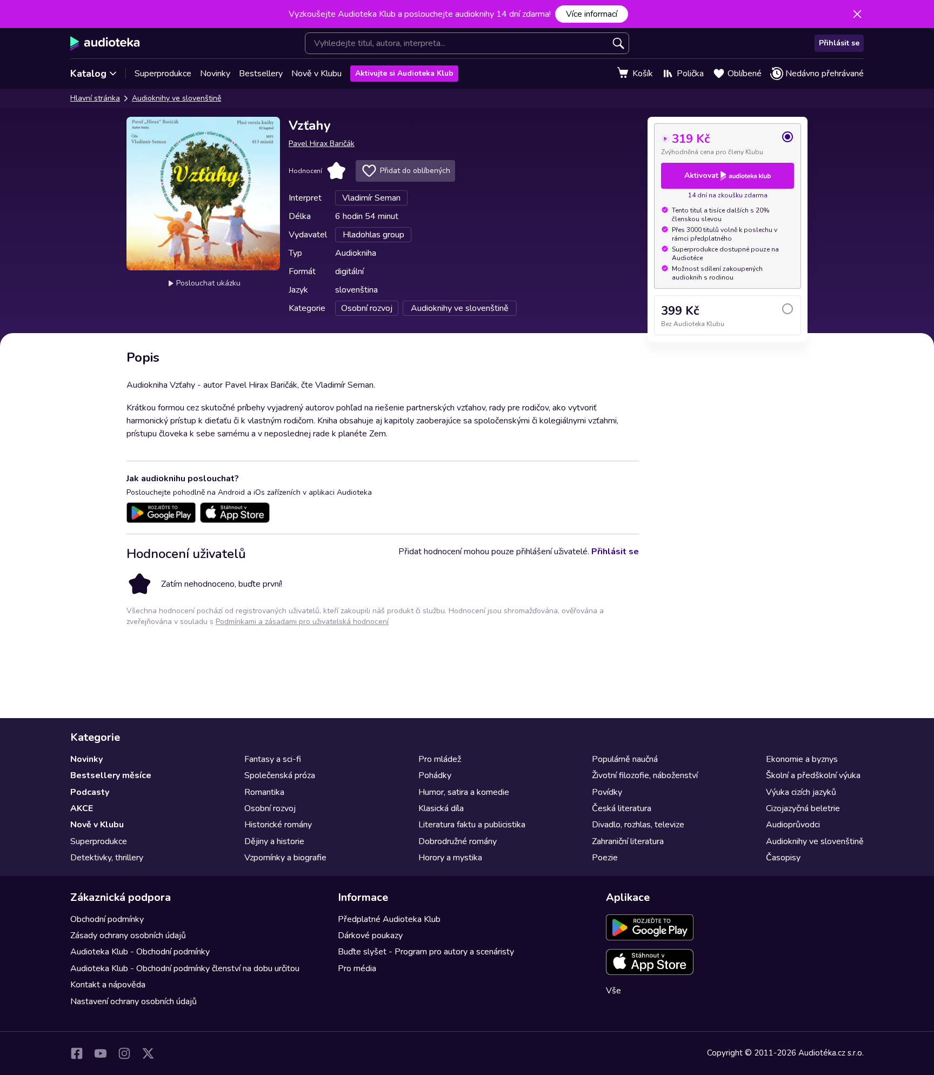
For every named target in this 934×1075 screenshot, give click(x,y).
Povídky (607, 792)
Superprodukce (163, 73)
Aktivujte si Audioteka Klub (404, 73)
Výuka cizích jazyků (801, 792)
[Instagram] (124, 1053)
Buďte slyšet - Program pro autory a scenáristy (426, 952)
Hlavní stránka (95, 98)
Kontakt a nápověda (107, 985)
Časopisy (783, 858)
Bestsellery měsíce (110, 775)
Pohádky (434, 775)
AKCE (81, 808)
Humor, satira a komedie (463, 792)
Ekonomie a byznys (802, 759)
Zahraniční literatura (628, 841)
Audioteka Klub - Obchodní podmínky (140, 952)
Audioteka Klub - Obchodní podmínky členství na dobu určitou (184, 968)
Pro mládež (439, 759)
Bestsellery (261, 73)
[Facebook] (76, 1053)
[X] (148, 1053)
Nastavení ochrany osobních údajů (133, 1001)
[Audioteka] (105, 43)
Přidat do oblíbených (415, 170)
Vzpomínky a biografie (285, 858)
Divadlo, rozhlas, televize (638, 825)
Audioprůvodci (793, 825)
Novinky (215, 73)
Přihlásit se (839, 43)
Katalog (88, 73)
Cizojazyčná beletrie (803, 808)
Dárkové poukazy (370, 935)
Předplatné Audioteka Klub (389, 919)
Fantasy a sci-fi (272, 759)
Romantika (264, 792)
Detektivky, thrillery (106, 858)
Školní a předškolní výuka (813, 775)
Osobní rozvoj (270, 808)
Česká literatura (621, 808)
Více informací (591, 14)
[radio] (727, 143)
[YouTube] (100, 1053)
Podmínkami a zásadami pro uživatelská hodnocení (302, 621)
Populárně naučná (625, 759)
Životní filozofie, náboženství (645, 775)
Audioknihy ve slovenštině (176, 98)
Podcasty (89, 792)
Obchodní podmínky (107, 919)
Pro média (357, 968)
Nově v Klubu (316, 73)
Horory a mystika (450, 858)
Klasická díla (441, 808)
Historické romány (278, 825)
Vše (613, 991)
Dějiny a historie (274, 841)
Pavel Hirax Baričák (322, 143)
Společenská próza (279, 775)
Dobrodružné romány (457, 841)
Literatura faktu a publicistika (471, 825)
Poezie (605, 858)
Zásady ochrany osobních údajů (128, 935)
